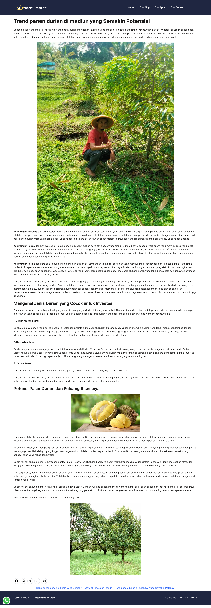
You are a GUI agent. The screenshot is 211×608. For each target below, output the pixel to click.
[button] (190, 7)
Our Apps (160, 7)
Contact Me (170, 597)
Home (131, 7)
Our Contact (177, 7)
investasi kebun (103, 587)
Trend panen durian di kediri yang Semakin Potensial (64, 587)
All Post (194, 597)
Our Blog (145, 7)
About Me (183, 597)
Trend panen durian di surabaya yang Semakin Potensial (144, 587)
